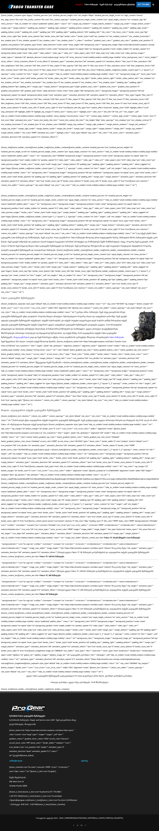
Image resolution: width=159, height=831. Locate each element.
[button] (153, 4)
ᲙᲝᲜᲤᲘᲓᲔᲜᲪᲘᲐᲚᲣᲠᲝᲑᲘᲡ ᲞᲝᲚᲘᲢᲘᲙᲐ (81, 818)
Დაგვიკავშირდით (21, 337)
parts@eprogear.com (19, 800)
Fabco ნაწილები (117, 337)
